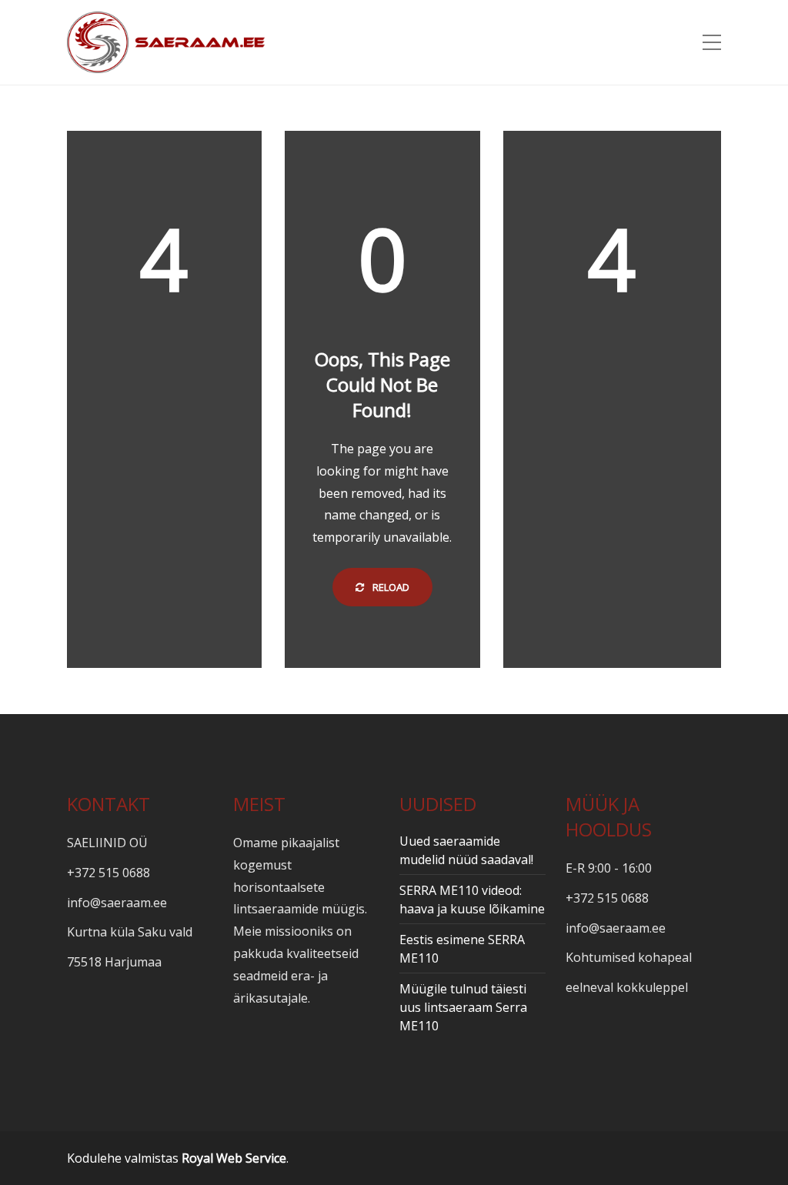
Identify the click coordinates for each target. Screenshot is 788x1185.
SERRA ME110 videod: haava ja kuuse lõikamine (472, 899)
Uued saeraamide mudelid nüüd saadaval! (466, 850)
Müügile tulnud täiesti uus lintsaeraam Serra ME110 (463, 1007)
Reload (389, 587)
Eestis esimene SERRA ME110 (462, 948)
